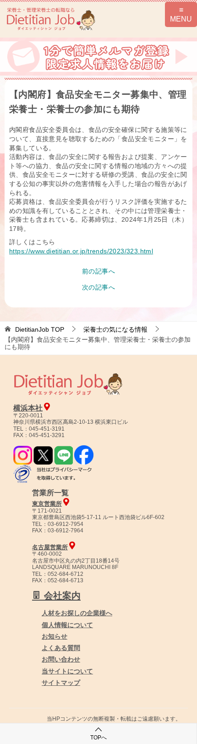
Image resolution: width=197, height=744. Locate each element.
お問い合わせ (61, 659)
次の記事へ (98, 287)
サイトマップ (61, 682)
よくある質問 (61, 647)
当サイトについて (67, 671)
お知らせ (54, 636)
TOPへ (98, 737)
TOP (39, 329)
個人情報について (67, 625)
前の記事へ (98, 271)
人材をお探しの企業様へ (77, 613)
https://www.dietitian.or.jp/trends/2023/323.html (81, 251)
